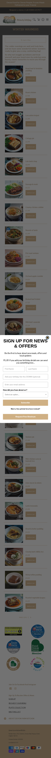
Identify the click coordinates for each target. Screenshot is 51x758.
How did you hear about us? (15, 390)
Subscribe (25, 403)
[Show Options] (46, 394)
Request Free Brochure (25, 417)
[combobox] (25, 394)
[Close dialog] (47, 337)
